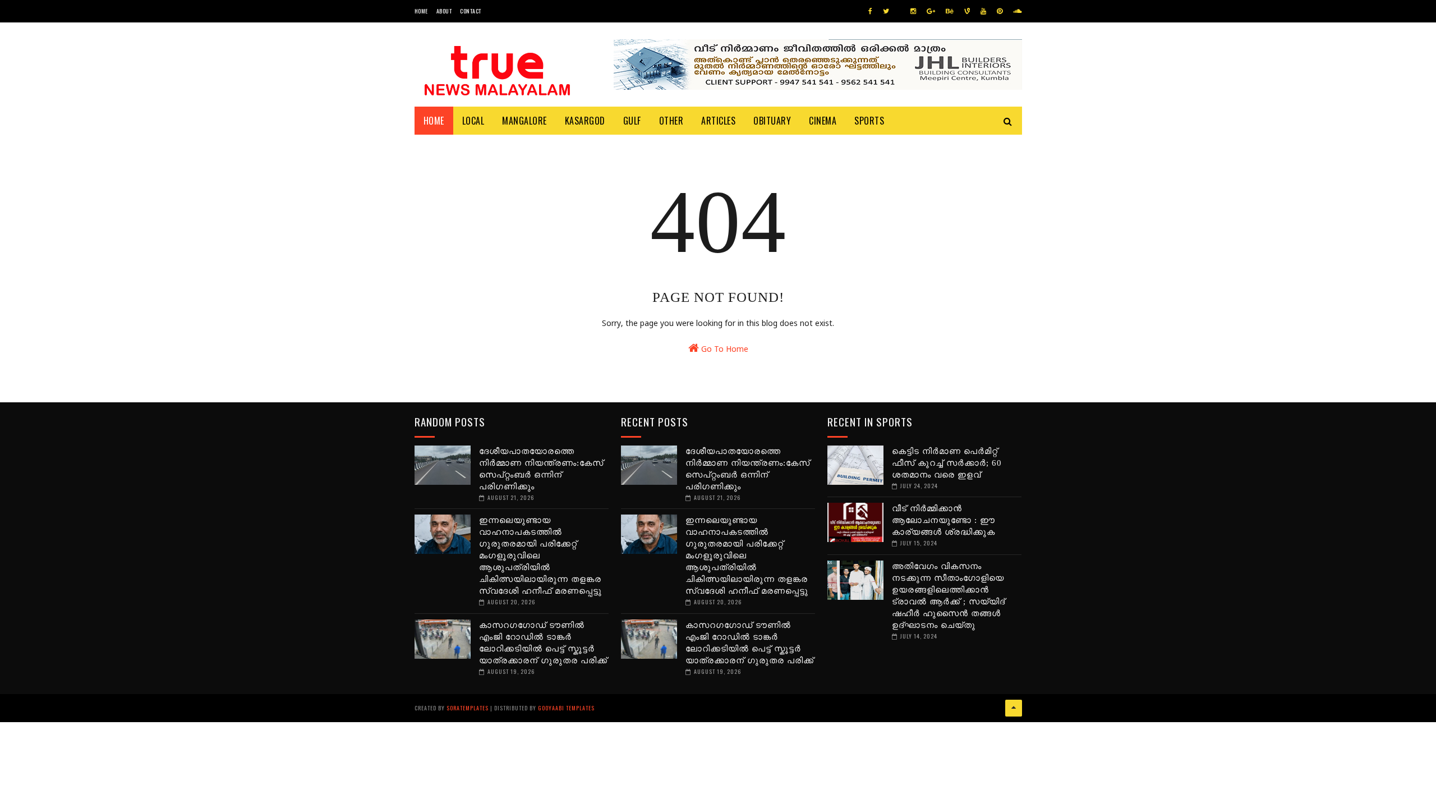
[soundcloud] (1017, 12)
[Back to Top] (1013, 708)
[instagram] (913, 12)
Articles (718, 120)
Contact (470, 11)
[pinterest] (999, 12)
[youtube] (983, 12)
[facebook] (870, 12)
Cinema (822, 120)
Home (421, 11)
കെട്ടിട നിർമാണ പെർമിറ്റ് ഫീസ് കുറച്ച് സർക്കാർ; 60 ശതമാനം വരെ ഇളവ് (947, 463)
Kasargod (585, 120)
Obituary (772, 120)
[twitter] (886, 12)
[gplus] (931, 12)
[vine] (967, 12)
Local (473, 120)
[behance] (950, 12)
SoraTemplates (468, 708)
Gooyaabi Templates (566, 708)
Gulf (632, 120)
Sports (869, 120)
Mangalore (524, 120)
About (444, 11)
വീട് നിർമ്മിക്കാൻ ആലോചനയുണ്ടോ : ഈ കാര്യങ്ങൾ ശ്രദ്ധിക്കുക (943, 520)
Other (671, 120)
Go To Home (723, 350)
